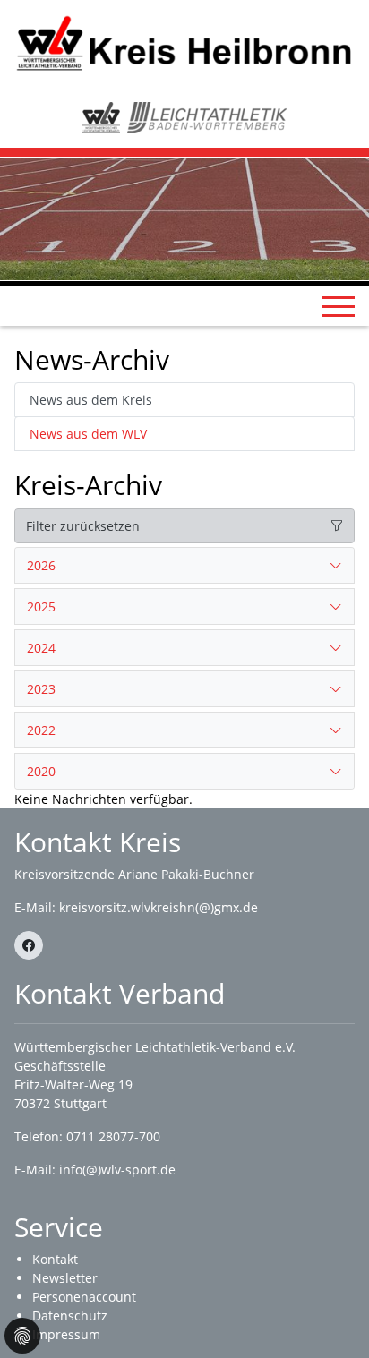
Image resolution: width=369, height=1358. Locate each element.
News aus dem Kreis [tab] (91, 399)
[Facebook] (28, 945)
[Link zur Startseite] (184, 42)
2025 (41, 606)
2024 (41, 647)
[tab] (184, 566)
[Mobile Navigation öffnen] (338, 306)
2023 (41, 688)
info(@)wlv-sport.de (117, 1169)
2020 (41, 771)
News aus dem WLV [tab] (88, 433)
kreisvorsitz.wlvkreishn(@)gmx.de (158, 907)
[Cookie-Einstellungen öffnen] (22, 1336)
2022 (41, 730)
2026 (41, 565)
